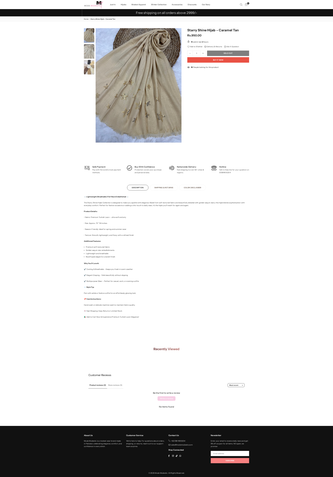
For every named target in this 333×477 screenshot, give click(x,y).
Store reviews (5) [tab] (115, 385)
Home (86, 19)
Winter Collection (158, 4)
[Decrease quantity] (190, 53)
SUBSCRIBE (230, 461)
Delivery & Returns (214, 46)
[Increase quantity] (203, 53)
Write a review (166, 398)
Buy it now (218, 60)
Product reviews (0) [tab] (97, 385)
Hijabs (123, 4)
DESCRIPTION (138, 188)
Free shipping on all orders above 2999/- (166, 13)
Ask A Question (232, 46)
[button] (178, 86)
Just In (113, 4)
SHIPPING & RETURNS (163, 188)
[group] (138, 85)
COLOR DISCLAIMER (192, 188)
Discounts (192, 4)
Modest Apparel (139, 4)
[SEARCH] (241, 4)
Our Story (206, 4)
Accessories (177, 4)
